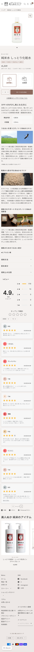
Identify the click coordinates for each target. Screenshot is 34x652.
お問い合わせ (5, 602)
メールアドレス (22, 620)
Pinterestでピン (25, 510)
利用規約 (4, 624)
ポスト (13, 510)
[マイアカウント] (27, 4)
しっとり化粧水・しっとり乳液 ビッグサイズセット (15, 560)
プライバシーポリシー (8, 616)
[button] (24, 283)
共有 (5, 510)
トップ (3, 10)
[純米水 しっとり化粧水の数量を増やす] (8, 92)
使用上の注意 (6, 272)
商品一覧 (4, 582)
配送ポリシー (5, 621)
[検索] (24, 4)
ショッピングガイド (8, 592)
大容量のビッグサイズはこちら (17, 98)
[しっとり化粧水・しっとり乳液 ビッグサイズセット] (15, 538)
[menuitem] (24, 4)
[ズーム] (30, 16)
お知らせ (4, 585)
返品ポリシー (5, 619)
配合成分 (4, 266)
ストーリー (5, 588)
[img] (9, 330)
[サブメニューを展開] (11, 588)
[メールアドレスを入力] (31, 623)
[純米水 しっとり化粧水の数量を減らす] (2, 92)
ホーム (3, 579)
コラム (3, 599)
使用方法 (4, 259)
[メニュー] (2, 4)
